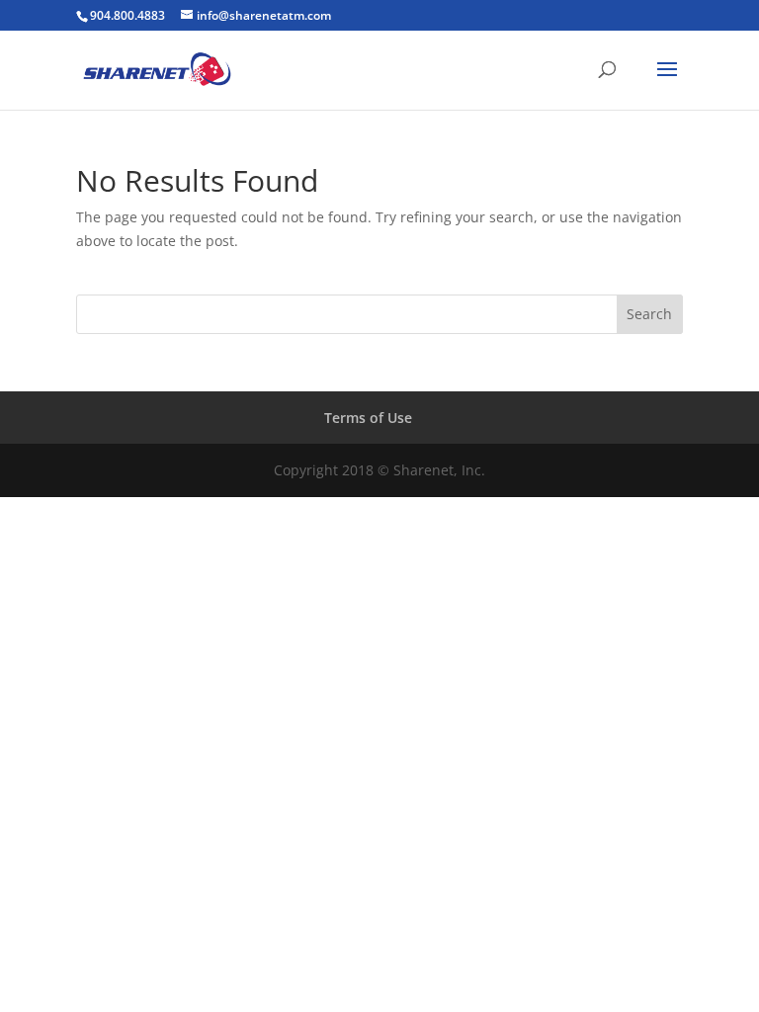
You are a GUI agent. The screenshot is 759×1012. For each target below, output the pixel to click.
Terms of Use (368, 417)
